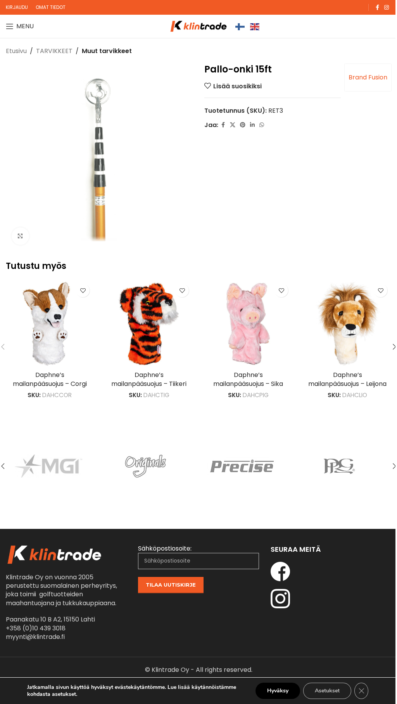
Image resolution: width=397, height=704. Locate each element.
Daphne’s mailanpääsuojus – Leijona (347, 379)
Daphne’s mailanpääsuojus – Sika (248, 379)
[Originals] (150, 466)
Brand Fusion (368, 77)
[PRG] (344, 466)
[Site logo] (198, 25)
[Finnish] (240, 26)
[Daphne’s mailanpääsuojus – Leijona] (347, 323)
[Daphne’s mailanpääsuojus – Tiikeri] (149, 323)
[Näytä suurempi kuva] (20, 236)
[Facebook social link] (377, 7)
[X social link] (233, 125)
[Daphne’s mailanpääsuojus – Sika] (248, 323)
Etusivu (16, 50)
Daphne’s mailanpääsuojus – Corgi (50, 379)
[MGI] (53, 466)
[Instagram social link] (386, 7)
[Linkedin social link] (252, 125)
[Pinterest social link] (243, 125)
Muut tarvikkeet (107, 50)
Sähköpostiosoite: (165, 548)
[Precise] (247, 466)
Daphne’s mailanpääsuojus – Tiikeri (148, 379)
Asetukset (327, 690)
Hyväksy (277, 690)
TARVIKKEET (54, 50)
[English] (255, 26)
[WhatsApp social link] (261, 125)
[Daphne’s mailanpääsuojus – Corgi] (49, 323)
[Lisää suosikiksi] (83, 290)
